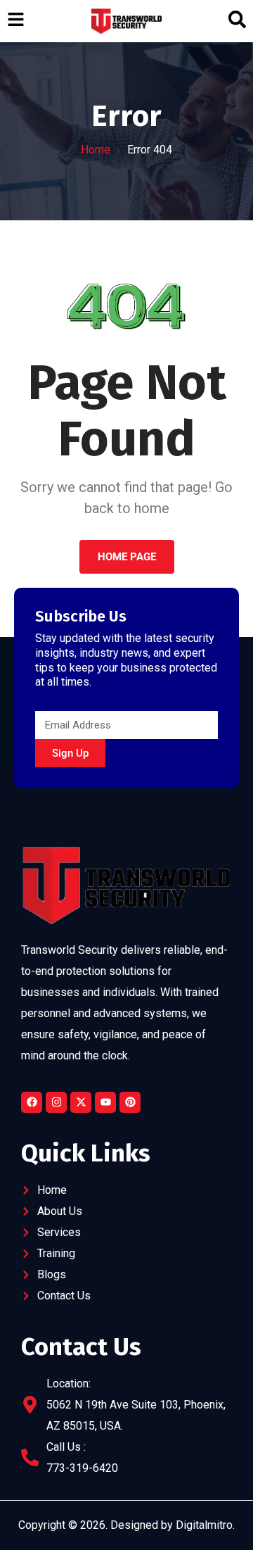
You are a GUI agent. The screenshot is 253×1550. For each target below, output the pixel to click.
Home (95, 149)
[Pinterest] (130, 1102)
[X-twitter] (80, 1102)
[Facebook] (31, 1102)
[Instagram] (56, 1102)
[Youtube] (105, 1102)
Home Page (127, 556)
